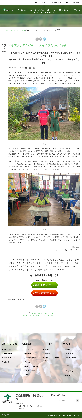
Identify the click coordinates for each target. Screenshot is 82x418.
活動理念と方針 (8, 353)
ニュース (39, 13)
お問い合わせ (76, 2)
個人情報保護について (56, 2)
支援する (65, 10)
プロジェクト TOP (29, 362)
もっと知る (53, 10)
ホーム (5, 30)
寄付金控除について (40, 2)
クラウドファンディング (31, 370)
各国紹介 (47, 349)
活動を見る (40, 10)
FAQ (67, 2)
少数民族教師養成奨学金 (31, 358)
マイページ (50, 13)
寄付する (68, 349)
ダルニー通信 (69, 371)
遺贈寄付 (26, 374)
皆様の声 (47, 353)
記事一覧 (68, 375)
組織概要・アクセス (9, 358)
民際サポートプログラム (31, 366)
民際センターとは (26, 10)
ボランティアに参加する (72, 358)
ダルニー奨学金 (28, 349)
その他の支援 (69, 353)
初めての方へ (7, 349)
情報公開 (6, 362)
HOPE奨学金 (28, 353)
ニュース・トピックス (17, 30)
